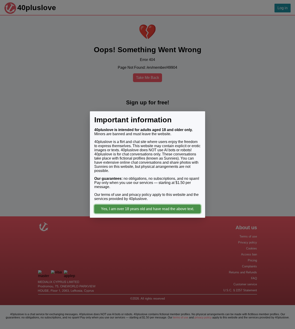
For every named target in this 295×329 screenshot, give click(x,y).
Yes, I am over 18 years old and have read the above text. (147, 209)
